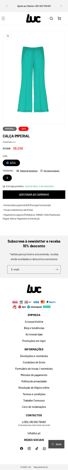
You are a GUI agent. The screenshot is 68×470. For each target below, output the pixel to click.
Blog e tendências (34, 328)
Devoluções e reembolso (34, 356)
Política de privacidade (34, 381)
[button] (51, 18)
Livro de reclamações (34, 406)
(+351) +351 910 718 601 (34, 422)
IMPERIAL (9, 128)
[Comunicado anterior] (7, 6)
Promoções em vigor (34, 340)
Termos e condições (34, 394)
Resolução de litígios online (34, 387)
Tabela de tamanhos (29, 171)
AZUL (12, 162)
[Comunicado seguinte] (61, 6)
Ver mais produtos (51, 171)
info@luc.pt (34, 433)
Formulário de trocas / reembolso (34, 368)
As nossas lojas (34, 334)
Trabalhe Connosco (34, 400)
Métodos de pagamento (34, 375)
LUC (29, 467)
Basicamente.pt (41, 467)
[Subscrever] (57, 269)
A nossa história (34, 321)
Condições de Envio (34, 362)
